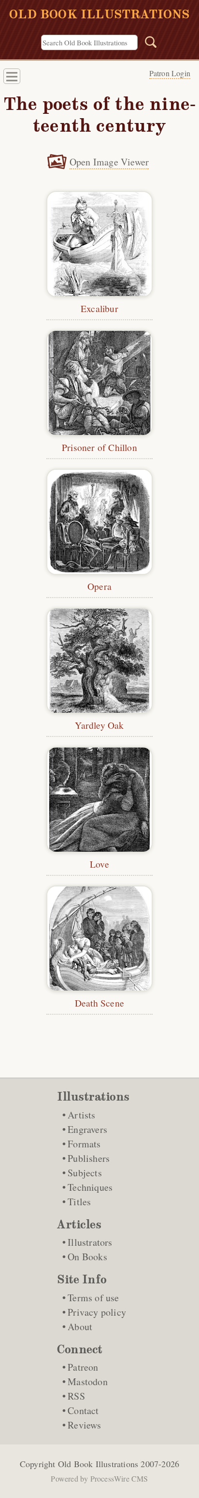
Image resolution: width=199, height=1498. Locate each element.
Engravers (87, 1129)
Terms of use (93, 1297)
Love (99, 864)
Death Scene (99, 1002)
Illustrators (90, 1242)
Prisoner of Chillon (99, 447)
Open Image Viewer (109, 161)
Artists (81, 1114)
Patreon (83, 1367)
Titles (79, 1201)
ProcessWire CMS (119, 1478)
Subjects (85, 1172)
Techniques (90, 1187)
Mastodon (88, 1381)
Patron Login (169, 73)
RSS (76, 1396)
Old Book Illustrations (98, 1464)
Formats (84, 1143)
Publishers (89, 1158)
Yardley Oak (99, 725)
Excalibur (99, 308)
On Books (87, 1256)
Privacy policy (97, 1312)
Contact (83, 1410)
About (80, 1326)
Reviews (84, 1424)
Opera (99, 586)
